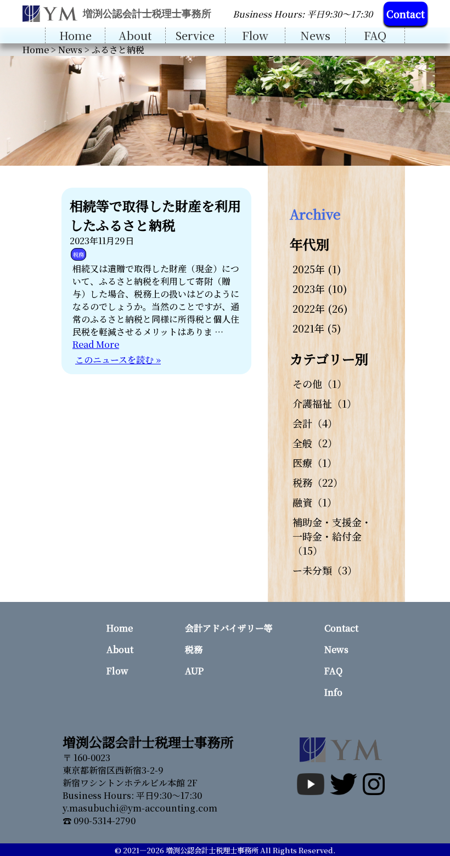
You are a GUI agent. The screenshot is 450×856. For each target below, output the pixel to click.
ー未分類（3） (324, 570)
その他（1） (319, 383)
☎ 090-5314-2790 (99, 820)
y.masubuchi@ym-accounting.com (140, 808)
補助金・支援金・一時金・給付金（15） (332, 536)
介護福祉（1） (324, 403)
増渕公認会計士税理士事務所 (212, 850)
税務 (78, 254)
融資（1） (314, 502)
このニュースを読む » (118, 359)
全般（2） (315, 443)
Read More (95, 344)
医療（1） (314, 462)
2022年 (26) (320, 308)
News (315, 35)
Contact (405, 14)
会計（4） (315, 423)
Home (75, 35)
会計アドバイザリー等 (229, 628)
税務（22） (317, 482)
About (135, 35)
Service (195, 35)
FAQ (375, 35)
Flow (255, 35)
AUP (194, 670)
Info (333, 692)
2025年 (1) (316, 269)
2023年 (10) (319, 288)
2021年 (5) (316, 328)
